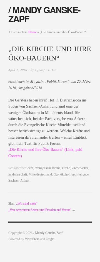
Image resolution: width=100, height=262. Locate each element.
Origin (50, 239)
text (54, 70)
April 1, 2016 (17, 70)
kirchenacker (80, 168)
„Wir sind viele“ (26, 203)
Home (32, 32)
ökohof (65, 174)
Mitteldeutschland (40, 174)
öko (56, 174)
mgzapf (39, 70)
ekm (30, 168)
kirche (66, 168)
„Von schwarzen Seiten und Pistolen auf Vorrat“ (39, 210)
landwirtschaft (17, 174)
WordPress (32, 239)
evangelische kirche (47, 168)
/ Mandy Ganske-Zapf (44, 14)
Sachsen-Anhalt (18, 180)
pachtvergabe (80, 174)
